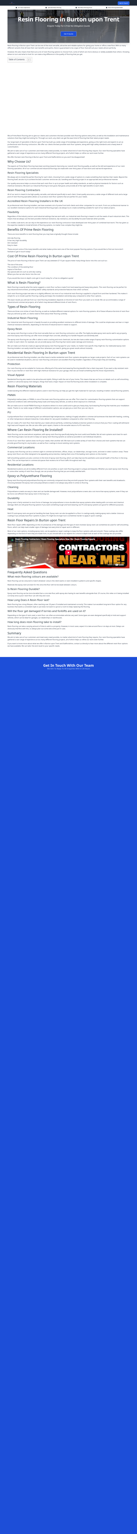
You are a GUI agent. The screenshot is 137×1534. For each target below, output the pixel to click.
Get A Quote (68, 34)
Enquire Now (68, 652)
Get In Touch (123, 3)
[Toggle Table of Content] (28, 59)
